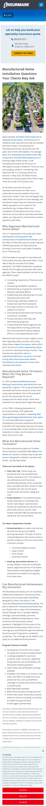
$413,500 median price (27, 157)
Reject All (23, 796)
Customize (23, 790)
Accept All (23, 802)
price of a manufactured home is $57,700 (21, 154)
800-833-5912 (20, 39)
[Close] (43, 751)
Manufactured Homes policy (25, 603)
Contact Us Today (23, 53)
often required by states (30, 347)
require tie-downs (22, 344)
